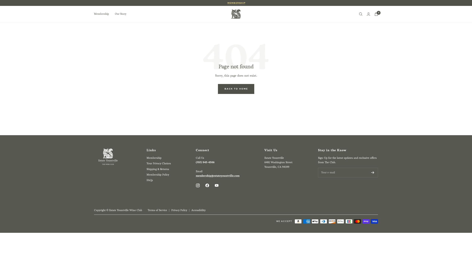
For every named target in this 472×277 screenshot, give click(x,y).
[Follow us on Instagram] (198, 185)
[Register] (372, 172)
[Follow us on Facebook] (207, 185)
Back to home (236, 88)
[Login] (368, 14)
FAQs (150, 180)
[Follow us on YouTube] (216, 185)
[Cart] (376, 14)
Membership (236, 3)
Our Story (120, 13)
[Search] (360, 14)
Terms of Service (157, 210)
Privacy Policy (179, 210)
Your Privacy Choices (159, 163)
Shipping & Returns (158, 169)
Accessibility (198, 210)
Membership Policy (158, 174)
